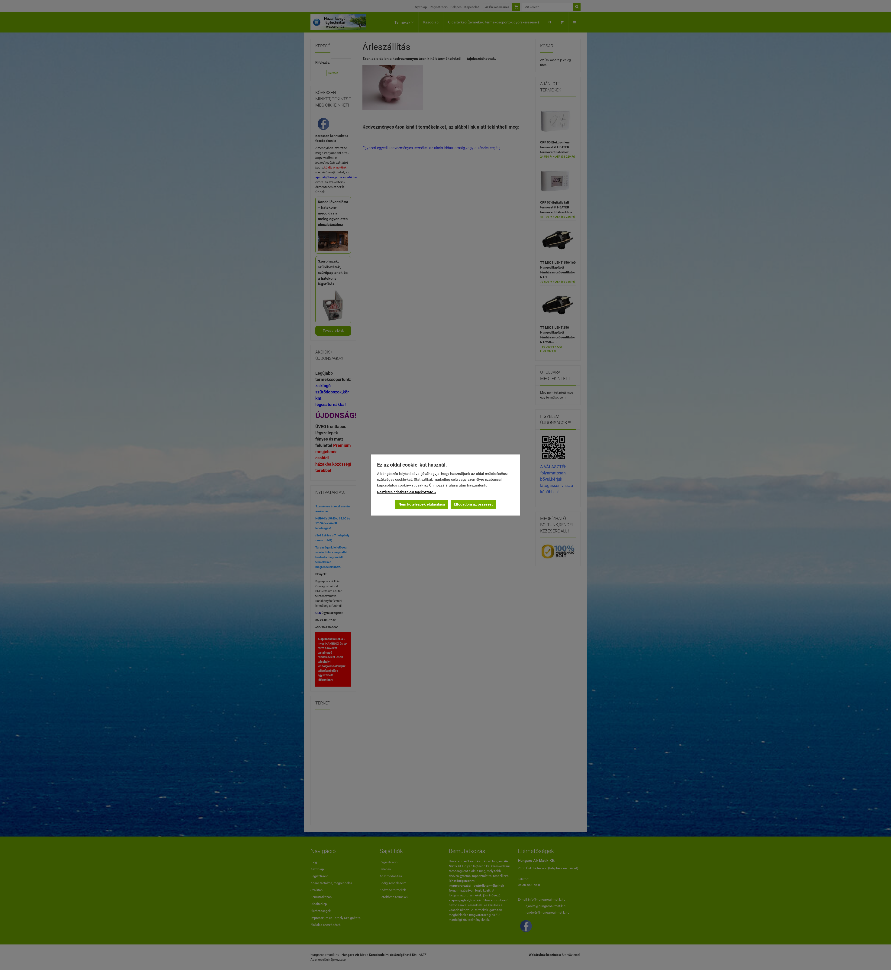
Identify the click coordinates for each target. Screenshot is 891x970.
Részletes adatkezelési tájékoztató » (406, 492)
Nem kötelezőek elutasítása (421, 504)
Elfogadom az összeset (473, 504)
